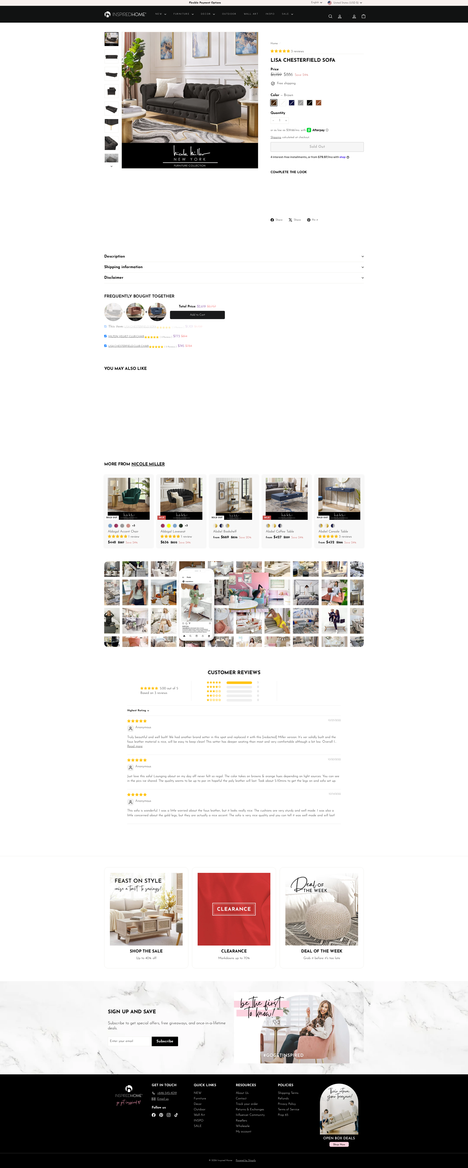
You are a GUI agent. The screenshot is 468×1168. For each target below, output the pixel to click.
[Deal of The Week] (321, 909)
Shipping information (123, 267)
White (283, 103)
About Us (242, 1093)
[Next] (111, 165)
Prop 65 (283, 1114)
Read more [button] (135, 746)
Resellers (241, 1120)
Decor (206, 14)
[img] (137, 721)
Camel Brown (318, 103)
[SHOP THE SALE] (146, 909)
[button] (281, 51)
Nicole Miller (148, 464)
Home (275, 43)
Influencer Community (250, 1114)
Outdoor (229, 14)
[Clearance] (234, 909)
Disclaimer (113, 278)
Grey (300, 103)
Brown (274, 103)
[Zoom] (190, 100)
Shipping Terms (288, 1093)
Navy (291, 103)
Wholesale (243, 1126)
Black (309, 103)
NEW (159, 14)
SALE (286, 14)
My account (243, 1131)
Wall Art (251, 14)
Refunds (283, 1098)
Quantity (278, 113)
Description (114, 256)
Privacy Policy (287, 1104)
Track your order (247, 1104)
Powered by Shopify (246, 1160)
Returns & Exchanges (250, 1109)
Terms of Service (288, 1109)
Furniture (182, 14)
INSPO (270, 14)
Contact (241, 1098)
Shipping (276, 137)
